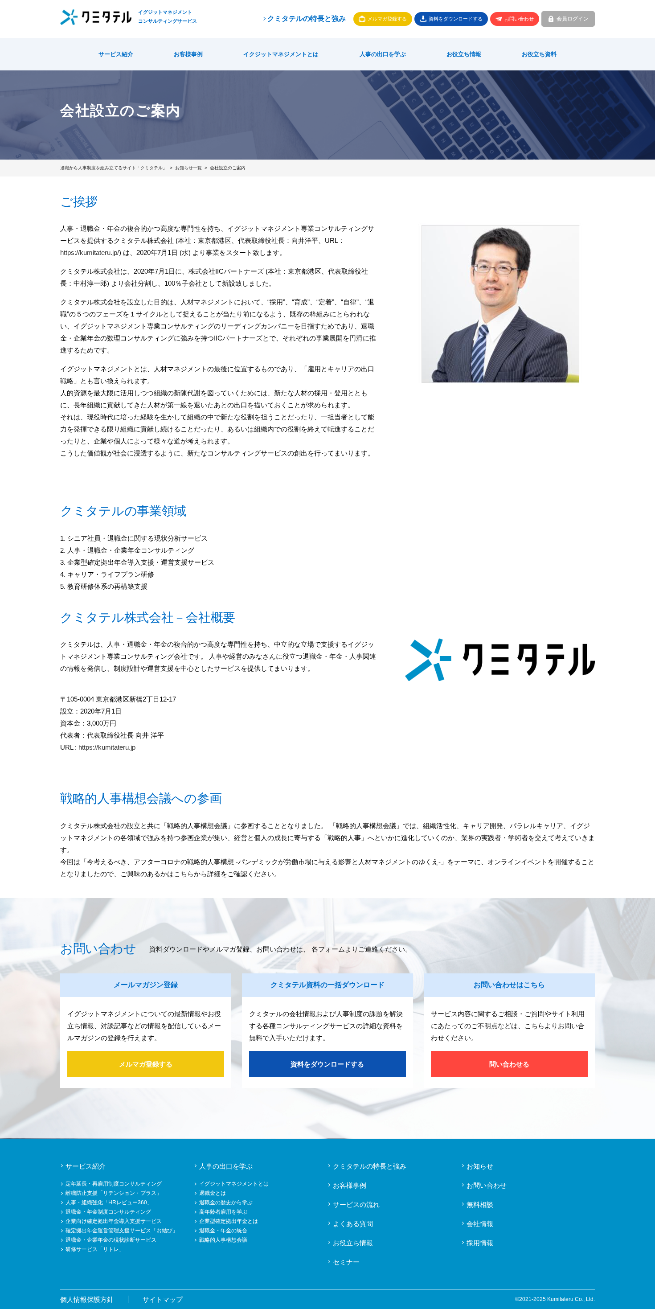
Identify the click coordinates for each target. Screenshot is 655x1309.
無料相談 (480, 1204)
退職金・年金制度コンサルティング (108, 1212)
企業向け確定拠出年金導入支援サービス (114, 1221)
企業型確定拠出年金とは (228, 1221)
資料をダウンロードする (456, 18)
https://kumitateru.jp (106, 747)
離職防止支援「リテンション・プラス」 (114, 1193)
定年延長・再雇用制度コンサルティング (114, 1184)
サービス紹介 (115, 54)
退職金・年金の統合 (223, 1230)
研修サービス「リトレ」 (95, 1249)
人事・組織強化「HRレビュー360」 (109, 1202)
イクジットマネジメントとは (281, 54)
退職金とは (212, 1193)
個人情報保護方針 (87, 1299)
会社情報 (480, 1223)
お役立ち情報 (463, 54)
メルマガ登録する (387, 18)
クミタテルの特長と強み (306, 18)
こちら (184, 874)
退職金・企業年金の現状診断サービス (111, 1240)
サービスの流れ (356, 1204)
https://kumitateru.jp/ (89, 252)
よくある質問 (353, 1223)
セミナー (346, 1262)
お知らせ (480, 1166)
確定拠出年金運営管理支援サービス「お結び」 (122, 1230)
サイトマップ (163, 1299)
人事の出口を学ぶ (383, 54)
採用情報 (480, 1243)
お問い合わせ (519, 18)
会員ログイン (573, 19)
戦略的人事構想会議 (223, 1240)
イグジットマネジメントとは (234, 1184)
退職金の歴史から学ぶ (226, 1202)
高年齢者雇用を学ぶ (223, 1212)
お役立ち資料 (539, 54)
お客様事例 (188, 54)
